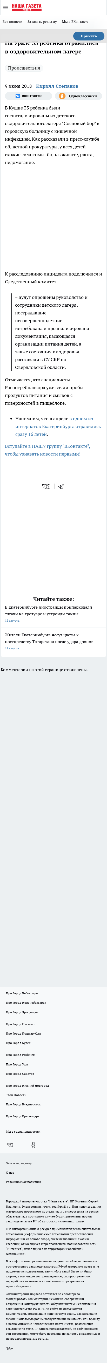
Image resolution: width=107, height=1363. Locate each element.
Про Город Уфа (17, 1064)
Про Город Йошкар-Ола (23, 1033)
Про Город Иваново (20, 1024)
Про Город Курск (18, 1043)
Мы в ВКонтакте (75, 21)
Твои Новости (16, 1095)
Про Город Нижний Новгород (27, 1085)
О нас (10, 1172)
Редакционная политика (23, 1182)
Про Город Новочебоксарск (26, 1002)
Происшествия (24, 68)
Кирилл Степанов (57, 86)
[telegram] (62, 486)
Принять (89, 36)
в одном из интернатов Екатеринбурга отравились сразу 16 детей (58, 426)
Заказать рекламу (42, 21)
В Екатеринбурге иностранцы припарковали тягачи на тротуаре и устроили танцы (48, 613)
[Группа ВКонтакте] (28, 96)
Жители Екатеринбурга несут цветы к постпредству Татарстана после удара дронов (49, 641)
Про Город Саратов (20, 1074)
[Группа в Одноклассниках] (78, 96)
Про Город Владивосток (23, 1104)
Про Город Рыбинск (20, 1055)
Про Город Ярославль (22, 1012)
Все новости (12, 21)
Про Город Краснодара (22, 1116)
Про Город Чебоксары (22, 993)
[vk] (46, 486)
